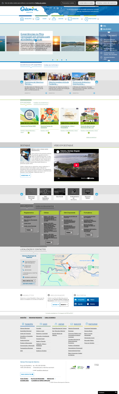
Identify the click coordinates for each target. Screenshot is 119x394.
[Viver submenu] (49, 19)
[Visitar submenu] (66, 19)
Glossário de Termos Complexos (40, 380)
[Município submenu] (33, 19)
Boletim (92, 304)
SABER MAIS (24, 175)
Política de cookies (40, 3)
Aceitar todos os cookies (86, 3)
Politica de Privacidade (37, 378)
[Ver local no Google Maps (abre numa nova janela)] (69, 270)
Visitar (60, 18)
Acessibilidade (24, 380)
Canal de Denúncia (50, 317)
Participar (92, 18)
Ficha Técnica (24, 378)
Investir (75, 18)
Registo (63, 304)
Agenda (80, 304)
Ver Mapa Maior (28, 283)
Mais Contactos (28, 280)
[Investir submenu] (82, 19)
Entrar (55, 304)
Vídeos (92, 299)
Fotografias (81, 299)
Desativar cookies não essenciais (106, 3)
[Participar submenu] (98, 19)
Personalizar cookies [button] (68, 3)
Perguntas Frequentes (35, 317)
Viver (44, 18)
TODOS (28, 230)
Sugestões (23, 317)
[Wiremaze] (96, 364)
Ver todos (112, 35)
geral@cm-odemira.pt (31, 277)
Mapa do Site (50, 378)
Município (28, 18)
